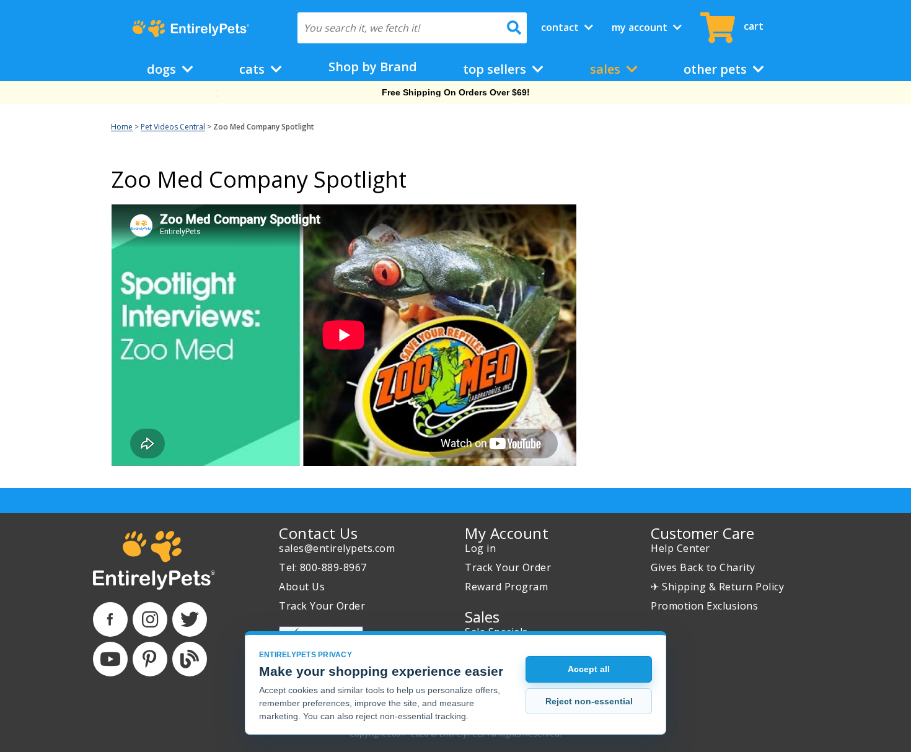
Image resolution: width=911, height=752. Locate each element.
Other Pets (717, 69)
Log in (480, 548)
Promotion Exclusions (704, 606)
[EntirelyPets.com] (191, 28)
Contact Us (318, 533)
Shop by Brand (372, 66)
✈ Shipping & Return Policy (717, 586)
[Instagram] (150, 619)
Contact (561, 27)
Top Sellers (496, 69)
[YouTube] (110, 659)
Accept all (589, 669)
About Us (302, 586)
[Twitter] (189, 619)
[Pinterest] (150, 659)
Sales (606, 69)
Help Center (680, 548)
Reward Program (506, 586)
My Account (641, 27)
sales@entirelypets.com (337, 548)
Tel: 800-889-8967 (323, 567)
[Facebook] (110, 619)
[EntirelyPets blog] (189, 659)
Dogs (163, 69)
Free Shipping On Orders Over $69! (456, 92)
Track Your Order (322, 606)
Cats (253, 69)
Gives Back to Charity (703, 567)
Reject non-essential (589, 701)
